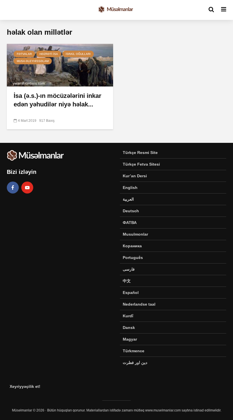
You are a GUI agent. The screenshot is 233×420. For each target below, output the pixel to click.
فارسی (129, 269)
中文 (127, 281)
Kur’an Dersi (135, 176)
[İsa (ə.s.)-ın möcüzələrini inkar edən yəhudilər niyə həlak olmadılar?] (60, 64)
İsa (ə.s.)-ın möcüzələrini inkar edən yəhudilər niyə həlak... (57, 100)
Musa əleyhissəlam (33, 61)
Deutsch (131, 211)
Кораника (132, 246)
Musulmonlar (135, 234)
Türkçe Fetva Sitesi (141, 164)
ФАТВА (130, 222)
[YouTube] (27, 187)
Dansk (129, 327)
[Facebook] (13, 187)
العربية (128, 199)
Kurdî (128, 316)
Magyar (130, 339)
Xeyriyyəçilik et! (25, 386)
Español (131, 292)
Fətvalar (24, 53)
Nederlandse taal (139, 304)
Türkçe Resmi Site (140, 152)
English (130, 187)
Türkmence (133, 351)
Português (133, 257)
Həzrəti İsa (48, 53)
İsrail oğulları (78, 53)
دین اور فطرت (135, 362)
